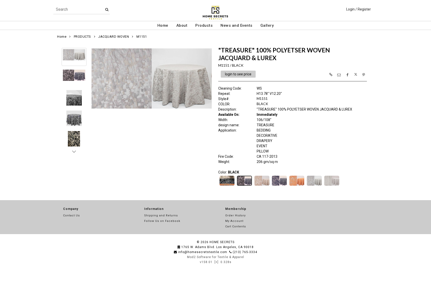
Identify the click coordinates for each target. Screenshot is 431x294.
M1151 (141, 36)
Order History (235, 215)
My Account (234, 221)
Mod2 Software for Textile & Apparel (215, 257)
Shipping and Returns (161, 215)
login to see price (238, 74)
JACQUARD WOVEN (113, 36)
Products (204, 25)
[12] (227, 185)
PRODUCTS (82, 36)
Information (154, 209)
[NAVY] (279, 185)
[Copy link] (331, 74)
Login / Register (358, 9)
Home (162, 25)
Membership (235, 209)
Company (70, 209)
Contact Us (71, 215)
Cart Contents (235, 226)
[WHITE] (331, 185)
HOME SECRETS (222, 242)
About (182, 25)
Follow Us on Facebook (162, 221)
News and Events (236, 25)
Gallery (267, 25)
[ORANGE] (297, 185)
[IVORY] (262, 185)
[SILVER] (314, 185)
